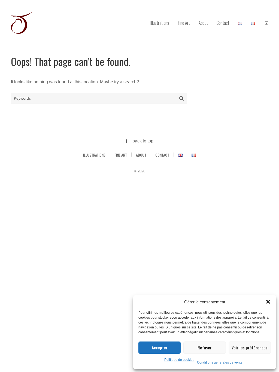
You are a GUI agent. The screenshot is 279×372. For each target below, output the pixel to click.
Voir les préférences (250, 347)
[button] (268, 301)
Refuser (205, 347)
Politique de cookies (179, 360)
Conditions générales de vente (219, 362)
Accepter (160, 347)
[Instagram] (266, 23)
